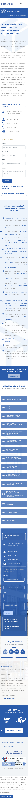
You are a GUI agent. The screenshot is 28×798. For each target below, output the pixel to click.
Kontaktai (20, 742)
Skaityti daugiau (10, 699)
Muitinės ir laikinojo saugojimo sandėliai (13, 187)
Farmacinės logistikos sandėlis (13, 193)
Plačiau (9, 796)
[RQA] (7, 720)
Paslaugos (5, 742)
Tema (3, 160)
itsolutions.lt (16, 771)
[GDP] (21, 720)
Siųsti (7, 180)
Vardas (4, 143)
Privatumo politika (8, 746)
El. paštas (5, 151)
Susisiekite (14, 376)
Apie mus (12, 742)
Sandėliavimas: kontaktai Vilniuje (11, 105)
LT (21, 4)
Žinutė (4, 168)
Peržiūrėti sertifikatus (14, 730)
